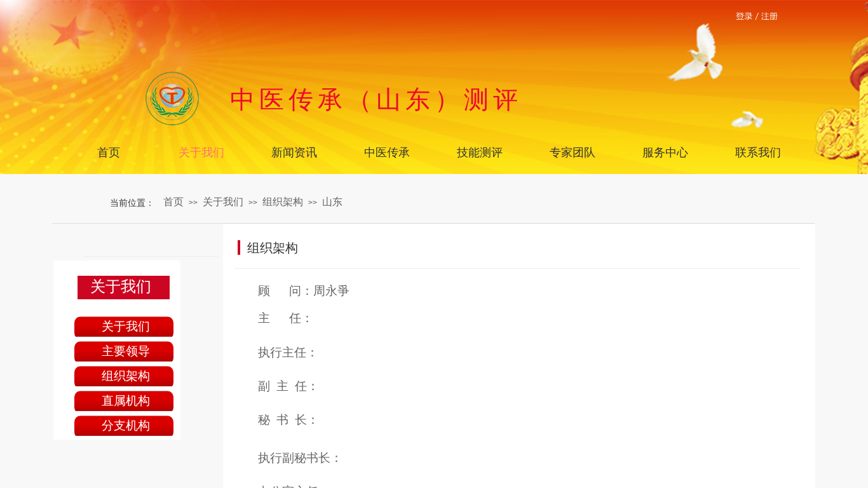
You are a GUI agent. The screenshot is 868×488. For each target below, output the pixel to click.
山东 (332, 201)
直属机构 (126, 400)
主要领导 (126, 351)
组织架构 (282, 201)
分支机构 (126, 425)
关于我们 (223, 201)
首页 (173, 201)
